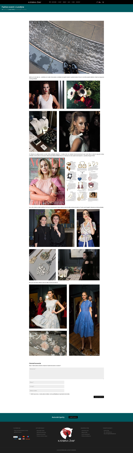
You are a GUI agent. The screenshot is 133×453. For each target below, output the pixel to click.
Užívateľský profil (85, 430)
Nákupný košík (84, 432)
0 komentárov (24, 9)
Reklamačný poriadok (41, 434)
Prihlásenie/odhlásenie (86, 436)
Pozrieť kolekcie (73, 417)
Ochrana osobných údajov (42, 436)
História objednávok (86, 434)
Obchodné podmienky (41, 432)
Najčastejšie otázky (40, 430)
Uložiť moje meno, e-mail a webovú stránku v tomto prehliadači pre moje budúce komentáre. (50, 394)
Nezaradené (17, 9)
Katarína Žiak (5, 9)
